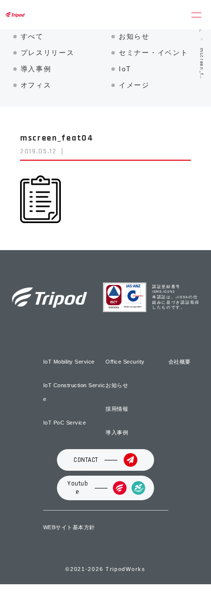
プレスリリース (48, 53)
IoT (125, 69)
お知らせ (134, 36)
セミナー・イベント (153, 53)
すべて (32, 36)
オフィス (36, 85)
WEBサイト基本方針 (69, 527)
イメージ (134, 85)
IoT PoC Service (64, 423)
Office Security (125, 362)
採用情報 (117, 409)
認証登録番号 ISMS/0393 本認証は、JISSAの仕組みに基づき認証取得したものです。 (176, 298)
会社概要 (179, 362)
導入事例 (36, 69)
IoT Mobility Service (69, 362)
